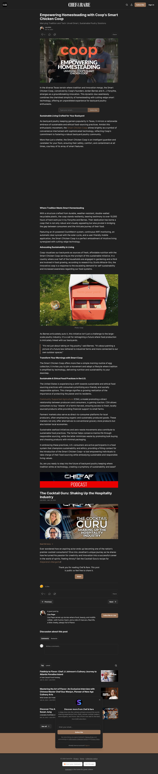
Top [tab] (42, 665)
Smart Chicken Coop (77, 128)
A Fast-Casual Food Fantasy (50, 677)
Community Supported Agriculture (56, 399)
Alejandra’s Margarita (50, 562)
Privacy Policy (95, 739)
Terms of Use (89, 737)
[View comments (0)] (49, 34)
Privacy (76, 759)
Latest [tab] (48, 665)
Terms (82, 759)
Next (111, 602)
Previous (48, 602)
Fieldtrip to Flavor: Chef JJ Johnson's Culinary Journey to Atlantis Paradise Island (68, 673)
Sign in (151, 5)
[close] (99, 700)
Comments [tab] (45, 638)
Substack (68, 769)
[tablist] (49, 638)
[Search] (127, 5)
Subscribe (140, 5)
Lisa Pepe (48, 27)
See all (44, 726)
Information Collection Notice (78, 739)
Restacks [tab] (54, 638)
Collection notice (91, 759)
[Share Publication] (131, 5)
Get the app (89, 764)
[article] (79, 677)
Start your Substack (73, 764)
